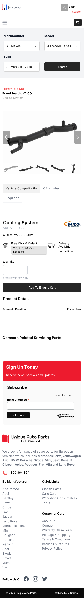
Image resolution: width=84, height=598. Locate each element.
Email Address (18, 400)
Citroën (7, 507)
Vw (4, 567)
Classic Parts (51, 489)
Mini (5, 530)
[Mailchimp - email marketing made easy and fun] (65, 419)
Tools (46, 503)
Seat (5, 549)
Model (49, 36)
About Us (48, 521)
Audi (5, 494)
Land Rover (10, 521)
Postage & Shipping (56, 535)
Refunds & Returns (55, 544)
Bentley (7, 498)
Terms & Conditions (56, 539)
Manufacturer (14, 36)
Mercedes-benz (13, 526)
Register (77, 11)
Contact (47, 526)
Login (72, 6)
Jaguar (7, 516)
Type (7, 57)
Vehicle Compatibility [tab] (21, 188)
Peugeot (8, 535)
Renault (7, 544)
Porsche (8, 540)
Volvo (6, 563)
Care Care (49, 494)
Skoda (6, 553)
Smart (6, 558)
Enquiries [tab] (12, 198)
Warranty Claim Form (57, 530)
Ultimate (73, 593)
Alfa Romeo (10, 489)
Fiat (5, 512)
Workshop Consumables (59, 498)
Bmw (6, 503)
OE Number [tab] (51, 188)
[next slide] (77, 137)
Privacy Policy (52, 548)
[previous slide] (6, 137)
